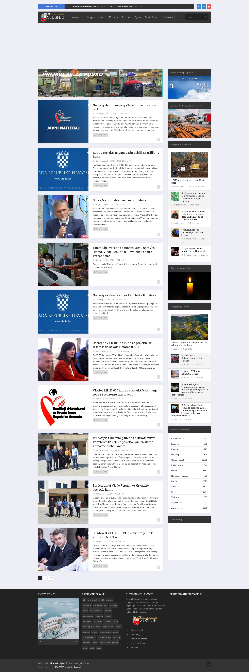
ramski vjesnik (89, 637)
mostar (108, 616)
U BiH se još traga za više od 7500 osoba (187, 181)
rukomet (116, 637)
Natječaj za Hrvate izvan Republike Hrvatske (124, 295)
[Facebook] (199, 6)
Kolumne (189, 444)
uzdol (92, 648)
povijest (86, 632)
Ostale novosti (102, 161)
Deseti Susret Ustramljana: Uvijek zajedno (191, 358)
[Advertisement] (124, 47)
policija (118, 626)
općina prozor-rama (92, 626)
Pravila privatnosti (139, 639)
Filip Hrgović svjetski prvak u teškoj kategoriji (193, 250)
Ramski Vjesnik (59, 663)
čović (99, 648)
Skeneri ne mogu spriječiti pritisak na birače (192, 232)
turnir (85, 648)
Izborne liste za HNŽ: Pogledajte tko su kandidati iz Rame (189, 344)
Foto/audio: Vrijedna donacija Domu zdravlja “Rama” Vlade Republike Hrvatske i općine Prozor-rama (124, 252)
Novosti (76, 17)
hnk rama (97, 605)
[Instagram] (204, 6)
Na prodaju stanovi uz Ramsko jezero (109, 6)
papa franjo (108, 626)
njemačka (87, 621)
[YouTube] (209, 6)
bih (84, 600)
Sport (138, 17)
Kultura (113, 17)
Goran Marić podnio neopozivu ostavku (120, 200)
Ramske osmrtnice (189, 476)
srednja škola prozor (108, 642)
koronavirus (88, 616)
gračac (109, 600)
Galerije (168, 17)
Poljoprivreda (179, 204)
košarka (99, 616)
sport (95, 642)
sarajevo (86, 642)
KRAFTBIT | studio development (68, 667)
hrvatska (113, 605)
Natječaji (100, 113)
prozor (95, 632)
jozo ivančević (96, 610)
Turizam (126, 17)
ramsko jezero (104, 637)
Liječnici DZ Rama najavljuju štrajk (145, 6)
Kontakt (134, 647)
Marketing (135, 634)
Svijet (189, 492)
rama (115, 632)
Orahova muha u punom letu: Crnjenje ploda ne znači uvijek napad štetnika (193, 197)
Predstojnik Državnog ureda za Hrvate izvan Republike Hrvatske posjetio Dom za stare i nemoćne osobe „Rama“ (124, 442)
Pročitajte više (101, 135)
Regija (99, 204)
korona (108, 610)
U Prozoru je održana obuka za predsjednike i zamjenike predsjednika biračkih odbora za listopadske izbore (189, 410)
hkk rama (87, 605)
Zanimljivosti (152, 17)
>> (51, 578)
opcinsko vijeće (111, 621)
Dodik (101, 600)
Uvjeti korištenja (138, 643)
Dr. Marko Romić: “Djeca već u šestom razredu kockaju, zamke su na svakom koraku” (193, 215)
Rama (98, 260)
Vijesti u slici (189, 502)
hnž (105, 605)
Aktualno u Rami (51, 6)
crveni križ (92, 600)
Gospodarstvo (95, 17)
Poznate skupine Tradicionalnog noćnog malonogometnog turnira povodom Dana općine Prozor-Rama (189, 389)
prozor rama (105, 632)
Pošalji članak (137, 630)
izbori (85, 610)
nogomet (98, 621)
